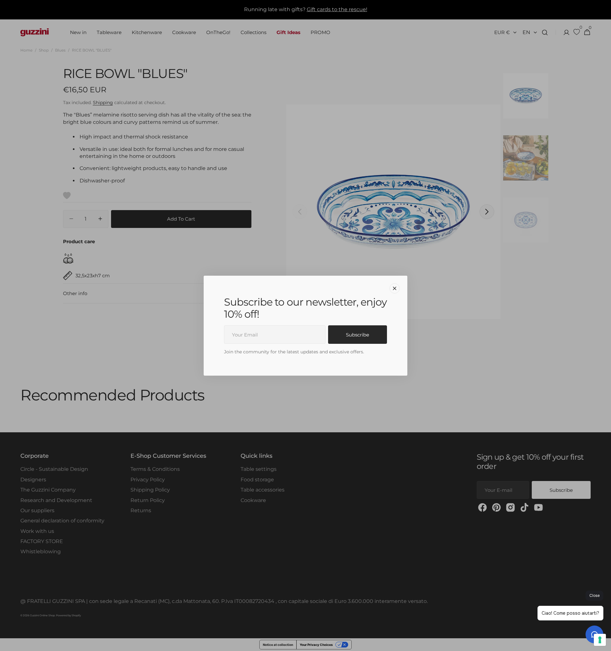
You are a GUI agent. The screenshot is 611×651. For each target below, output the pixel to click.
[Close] (395, 288)
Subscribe (357, 335)
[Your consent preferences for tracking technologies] (600, 640)
